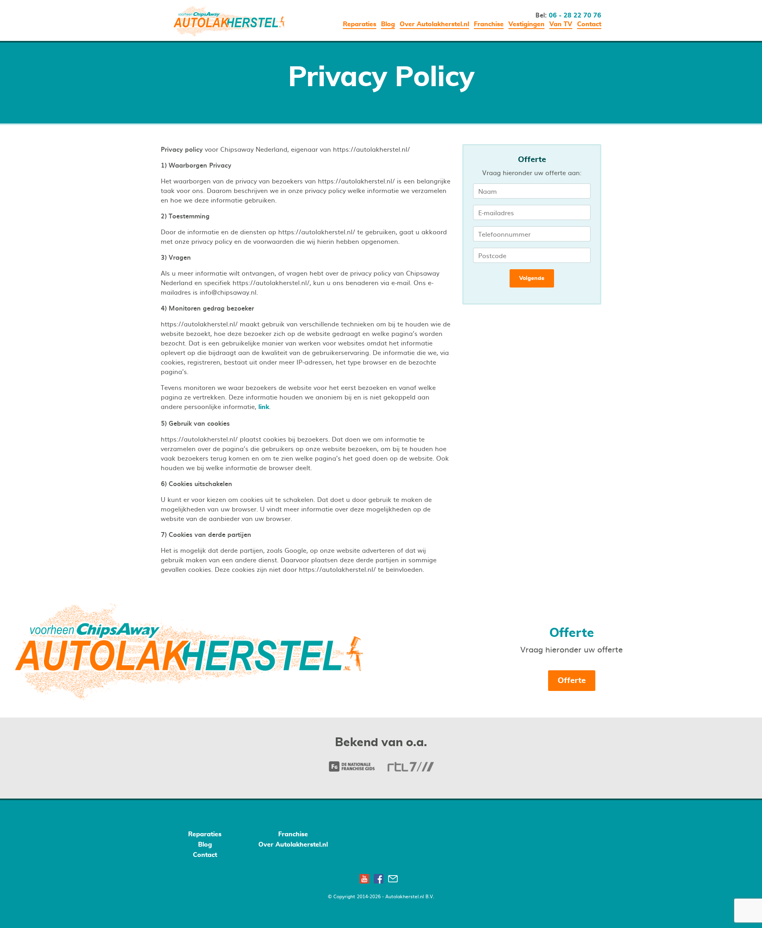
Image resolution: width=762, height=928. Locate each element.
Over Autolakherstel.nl (434, 24)
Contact (589, 24)
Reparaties (359, 24)
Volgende (532, 278)
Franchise (489, 24)
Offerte (572, 681)
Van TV (560, 24)
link (263, 407)
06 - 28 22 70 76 (575, 15)
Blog (388, 24)
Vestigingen (526, 24)
